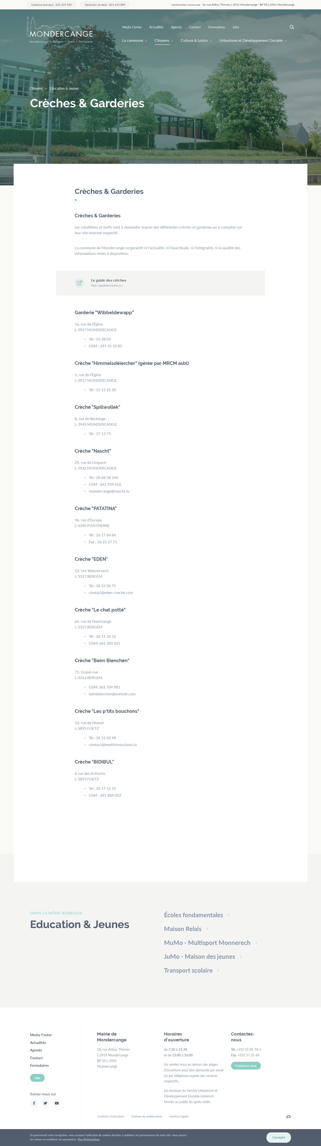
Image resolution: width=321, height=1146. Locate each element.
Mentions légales (179, 1116)
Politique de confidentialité (146, 1116)
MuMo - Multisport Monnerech (207, 942)
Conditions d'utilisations (110, 1116)
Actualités (156, 27)
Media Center (132, 27)
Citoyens (162, 40)
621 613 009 (105, 4)
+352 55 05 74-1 (248, 1049)
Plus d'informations (89, 1139)
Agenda (176, 27)
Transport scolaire (188, 970)
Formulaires (216, 27)
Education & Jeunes (64, 88)
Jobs (235, 27)
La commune (132, 40)
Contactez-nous (246, 1065)
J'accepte (278, 1137)
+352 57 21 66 (248, 1055)
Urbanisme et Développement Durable (251, 40)
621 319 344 (51, 4)
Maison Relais (182, 928)
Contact (195, 27)
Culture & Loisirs (194, 40)
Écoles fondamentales (193, 914)
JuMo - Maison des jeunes (199, 956)
